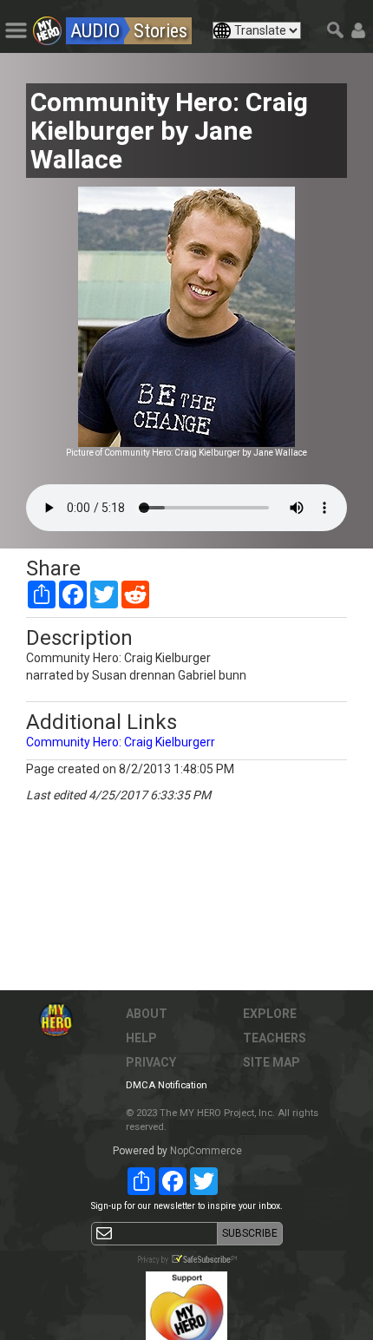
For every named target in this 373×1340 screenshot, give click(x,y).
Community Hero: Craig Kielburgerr (120, 742)
